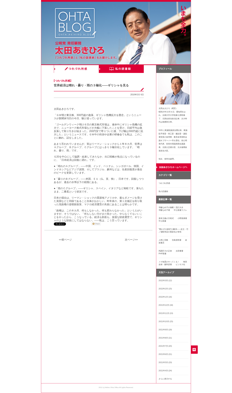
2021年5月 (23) (165, 362)
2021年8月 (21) (165, 338)
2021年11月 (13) (166, 313)
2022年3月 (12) (165, 280)
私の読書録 (121, 69)
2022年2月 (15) (165, 289)
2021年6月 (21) (165, 354)
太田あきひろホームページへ (173, 167)
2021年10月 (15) (166, 321)
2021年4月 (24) (165, 371)
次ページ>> (131, 239)
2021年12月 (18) (166, 305)
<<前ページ (65, 239)
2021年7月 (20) (165, 346)
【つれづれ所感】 (62, 80)
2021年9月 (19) (165, 330)
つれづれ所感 (76, 69)
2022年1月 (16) (165, 297)
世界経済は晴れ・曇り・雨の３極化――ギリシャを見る (91, 85)
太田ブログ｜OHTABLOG (75, 24)
